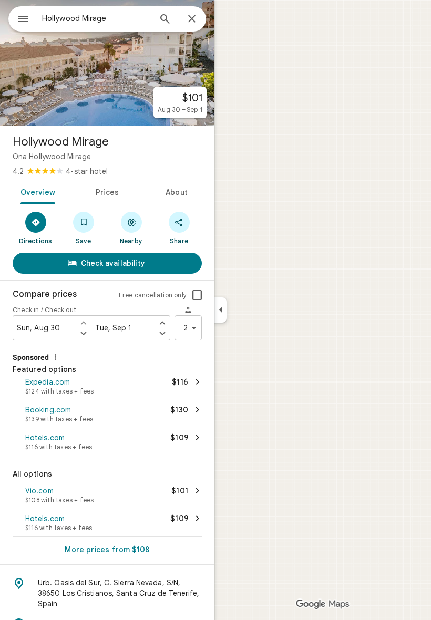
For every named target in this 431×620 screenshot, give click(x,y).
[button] (107, 387)
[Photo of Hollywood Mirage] (107, 63)
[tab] (36, 191)
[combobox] (96, 18)
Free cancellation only (153, 295)
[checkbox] (197, 295)
